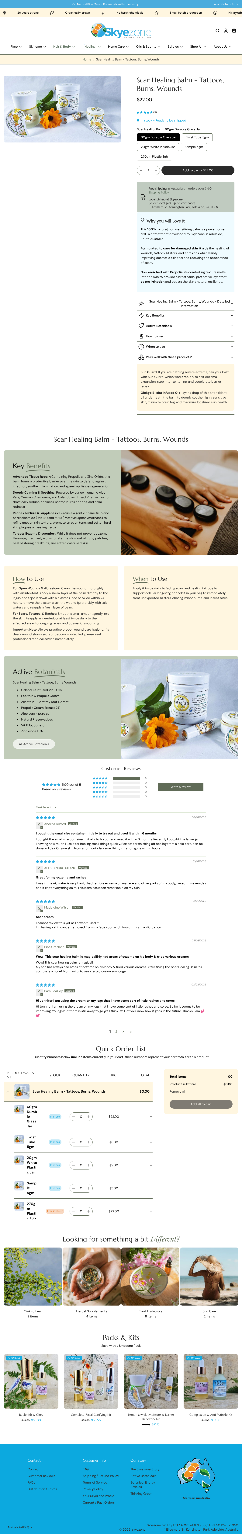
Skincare (35, 46)
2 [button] (116, 1031)
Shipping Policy (159, 192)
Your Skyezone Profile (98, 1496)
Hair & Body (62, 46)
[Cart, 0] (234, 30)
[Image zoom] (62, 109)
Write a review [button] (181, 787)
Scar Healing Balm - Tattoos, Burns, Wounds (69, 1091)
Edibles (173, 46)
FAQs (31, 1482)
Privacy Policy (93, 1489)
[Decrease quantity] (141, 170)
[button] (197, 170)
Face (14, 46)
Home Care (116, 46)
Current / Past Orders (99, 1502)
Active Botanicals (143, 1476)
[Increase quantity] (156, 170)
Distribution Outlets (42, 1489)
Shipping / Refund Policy (101, 1476)
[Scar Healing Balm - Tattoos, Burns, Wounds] (21, 1091)
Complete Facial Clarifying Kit (91, 1414)
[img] (45, 818)
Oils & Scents (146, 46)
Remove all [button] (177, 1091)
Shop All (196, 46)
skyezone (139, 1529)
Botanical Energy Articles (142, 1484)
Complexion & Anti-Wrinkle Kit (210, 1414)
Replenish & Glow (31, 1414)
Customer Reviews (41, 1476)
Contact (34, 1469)
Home (87, 59)
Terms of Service (95, 1482)
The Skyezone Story (144, 1469)
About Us (220, 46)
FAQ (86, 1469)
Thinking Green (141, 1493)
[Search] (217, 30)
